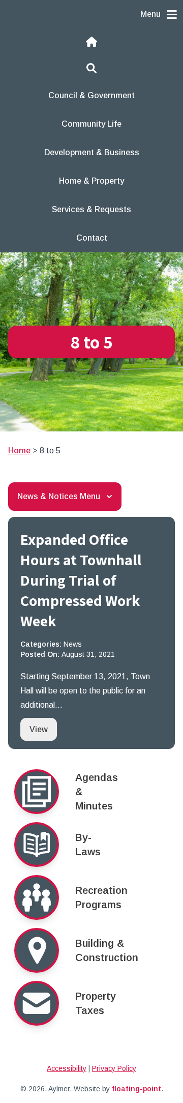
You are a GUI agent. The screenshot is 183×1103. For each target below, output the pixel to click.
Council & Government (91, 95)
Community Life (91, 124)
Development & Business (91, 152)
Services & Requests (91, 209)
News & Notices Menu (58, 496)
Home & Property (91, 181)
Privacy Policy (114, 1068)
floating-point (136, 1089)
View (43, 729)
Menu (150, 14)
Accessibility (66, 1068)
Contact (91, 238)
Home (19, 450)
